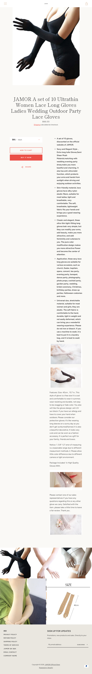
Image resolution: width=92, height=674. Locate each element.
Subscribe (81, 644)
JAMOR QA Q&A (10, 649)
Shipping (37, 125)
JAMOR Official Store (52, 664)
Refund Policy (10, 638)
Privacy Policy (10, 634)
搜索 (5, 631)
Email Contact (10, 652)
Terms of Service (11, 645)
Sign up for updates (59, 631)
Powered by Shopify (46, 668)
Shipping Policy (10, 641)
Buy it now (26, 157)
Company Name (10, 656)
